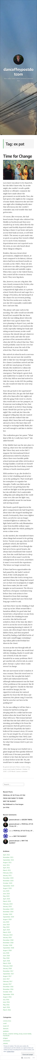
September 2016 (8, 994)
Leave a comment (21, 771)
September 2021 (8, 860)
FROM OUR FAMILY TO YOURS (13, 798)
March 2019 (7, 932)
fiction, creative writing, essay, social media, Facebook (17, 1034)
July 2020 (6, 891)
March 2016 (7, 1010)
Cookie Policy (10, 1051)
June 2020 (6, 894)
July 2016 (6, 1000)
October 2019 (7, 914)
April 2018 (6, 961)
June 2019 (6, 925)
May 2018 (6, 958)
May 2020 (6, 896)
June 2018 (6, 956)
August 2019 (7, 919)
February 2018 (7, 966)
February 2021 (7, 873)
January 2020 (7, 906)
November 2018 (8, 943)
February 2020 (7, 904)
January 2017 (7, 984)
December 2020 (8, 878)
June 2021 (6, 865)
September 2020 (8, 886)
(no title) (6, 807)
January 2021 (7, 875)
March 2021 (7, 870)
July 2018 (6, 953)
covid (4, 1023)
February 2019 (7, 935)
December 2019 (8, 909)
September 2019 (8, 917)
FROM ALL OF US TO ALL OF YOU (14, 795)
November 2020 (8, 881)
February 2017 (7, 981)
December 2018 (8, 940)
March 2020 (7, 901)
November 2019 (8, 912)
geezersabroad (9, 767)
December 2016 (8, 987)
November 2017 (8, 971)
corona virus (7, 1021)
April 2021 (6, 868)
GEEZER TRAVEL (27, 820)
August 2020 (7, 888)
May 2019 (6, 927)
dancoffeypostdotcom (18, 72)
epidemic (6, 1031)
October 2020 (7, 883)
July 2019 (6, 922)
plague (5, 1038)
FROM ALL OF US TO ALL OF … (23, 831)
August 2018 (7, 950)
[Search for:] (13, 784)
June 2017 (6, 979)
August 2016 (7, 997)
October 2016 (7, 992)
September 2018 (8, 948)
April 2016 (6, 1007)
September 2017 (8, 974)
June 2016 (6, 1002)
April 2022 (6, 855)
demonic (6, 1029)
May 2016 (6, 1005)
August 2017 (7, 976)
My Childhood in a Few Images (13, 804)
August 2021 (7, 862)
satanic (5, 1043)
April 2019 (6, 930)
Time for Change (17, 156)
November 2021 (8, 857)
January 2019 (7, 937)
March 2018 (7, 963)
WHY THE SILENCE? (9, 801)
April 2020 (6, 899)
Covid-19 (6, 1026)
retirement (6, 1041)
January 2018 (7, 968)
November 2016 (8, 989)
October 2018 (7, 945)
